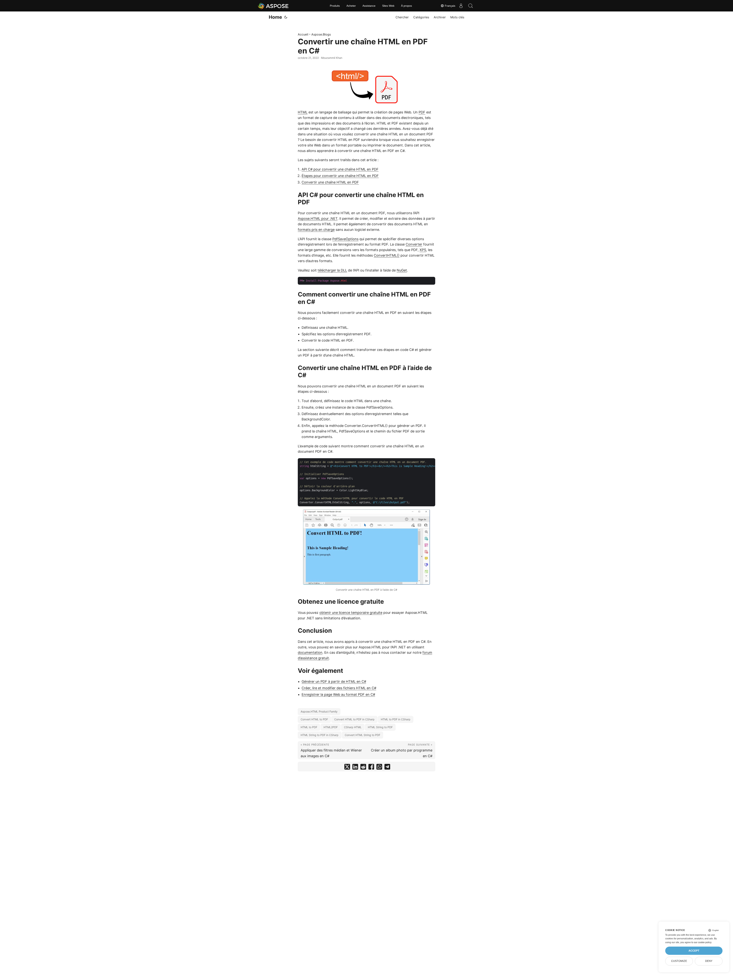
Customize (679, 961)
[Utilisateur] (461, 5)
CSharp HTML (353, 727)
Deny (708, 961)
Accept (694, 950)
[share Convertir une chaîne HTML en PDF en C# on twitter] (347, 767)
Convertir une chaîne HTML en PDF (330, 182)
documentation (310, 652)
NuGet (402, 270)
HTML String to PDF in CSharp (319, 735)
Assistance (368, 5)
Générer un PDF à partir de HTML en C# (334, 681)
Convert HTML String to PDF (362, 735)
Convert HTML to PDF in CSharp (354, 719)
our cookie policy (702, 942)
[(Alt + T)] (285, 17)
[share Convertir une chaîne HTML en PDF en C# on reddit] (363, 767)
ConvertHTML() (387, 255)
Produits (335, 5)
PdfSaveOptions (345, 239)
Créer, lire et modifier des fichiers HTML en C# (339, 688)
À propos (406, 5)
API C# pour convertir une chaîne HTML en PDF (340, 169)
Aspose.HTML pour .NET (317, 219)
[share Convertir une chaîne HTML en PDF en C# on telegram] (387, 767)
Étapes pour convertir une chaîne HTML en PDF (340, 176)
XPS (423, 250)
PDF (422, 112)
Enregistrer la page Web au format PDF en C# (338, 694)
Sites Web (388, 5)
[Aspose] (273, 6)
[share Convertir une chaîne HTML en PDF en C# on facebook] (371, 767)
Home (275, 17)
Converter (414, 244)
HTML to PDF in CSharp (395, 719)
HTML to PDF (309, 727)
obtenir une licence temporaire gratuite (350, 613)
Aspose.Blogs (321, 34)
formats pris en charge (316, 230)
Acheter (351, 5)
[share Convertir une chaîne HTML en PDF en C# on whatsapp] (379, 767)
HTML (303, 112)
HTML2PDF (331, 727)
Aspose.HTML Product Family (319, 711)
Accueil (303, 34)
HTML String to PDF (380, 727)
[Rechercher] (470, 5)
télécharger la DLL (332, 270)
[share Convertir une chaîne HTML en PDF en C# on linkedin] (355, 767)
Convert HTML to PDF (314, 719)
